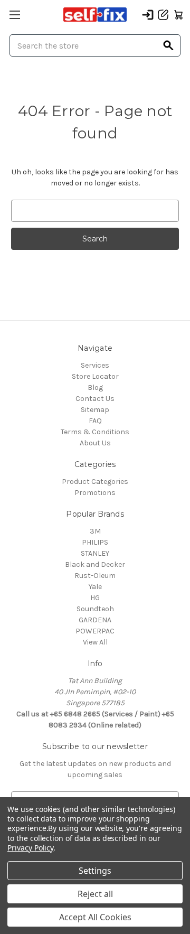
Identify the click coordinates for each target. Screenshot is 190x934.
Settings (95, 870)
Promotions (95, 492)
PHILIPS (95, 542)
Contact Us (95, 398)
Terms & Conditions (95, 431)
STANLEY (95, 553)
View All (95, 642)
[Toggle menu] (14, 14)
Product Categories (95, 481)
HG (95, 597)
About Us (95, 442)
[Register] (163, 15)
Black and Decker (95, 564)
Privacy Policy (30, 848)
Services (95, 365)
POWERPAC (95, 631)
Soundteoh (95, 608)
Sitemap (95, 409)
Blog (95, 387)
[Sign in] (147, 15)
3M (95, 531)
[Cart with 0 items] (178, 15)
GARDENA (95, 619)
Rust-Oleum (95, 575)
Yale (95, 586)
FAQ (95, 420)
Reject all (95, 894)
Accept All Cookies (95, 917)
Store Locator (95, 376)
